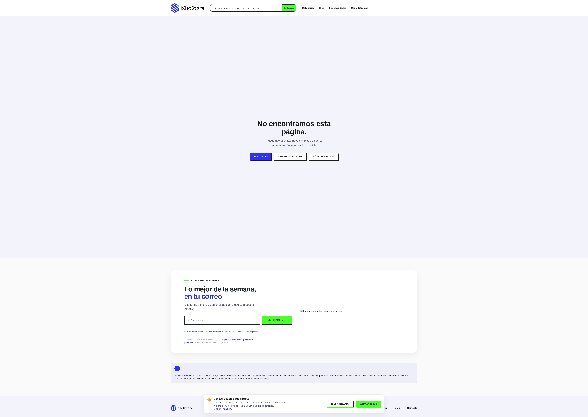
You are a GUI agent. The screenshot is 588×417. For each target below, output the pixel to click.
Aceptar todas (368, 404)
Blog (321, 7)
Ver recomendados (290, 156)
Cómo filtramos (359, 7)
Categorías (308, 7)
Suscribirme (276, 320)
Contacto (412, 407)
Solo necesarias (340, 404)
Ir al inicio (261, 156)
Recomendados (337, 7)
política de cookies (232, 339)
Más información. (223, 409)
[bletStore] (187, 8)
